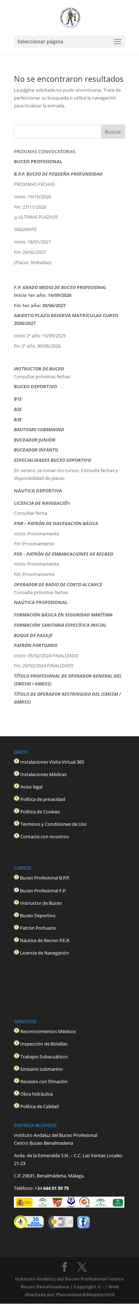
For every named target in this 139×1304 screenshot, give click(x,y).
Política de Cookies (40, 811)
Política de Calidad (39, 1106)
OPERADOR (26, 584)
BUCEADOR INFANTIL (37, 450)
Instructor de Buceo (41, 903)
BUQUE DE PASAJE (33, 635)
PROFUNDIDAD (87, 174)
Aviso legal (30, 787)
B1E (18, 399)
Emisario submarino (41, 1069)
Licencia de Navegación (44, 953)
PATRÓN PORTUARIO (35, 645)
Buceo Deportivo (38, 915)
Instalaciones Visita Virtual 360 (52, 762)
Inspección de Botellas (43, 1044)
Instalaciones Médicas (43, 774)
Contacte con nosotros (44, 836)
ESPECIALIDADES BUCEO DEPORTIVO (52, 460)
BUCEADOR (25, 440)
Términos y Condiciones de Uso (53, 824)
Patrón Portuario (38, 928)
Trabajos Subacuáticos (44, 1056)
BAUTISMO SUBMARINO (39, 429)
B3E (18, 419)
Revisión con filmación (44, 1081)
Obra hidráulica (36, 1094)
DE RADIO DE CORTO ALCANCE (70, 584)
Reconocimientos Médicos (48, 1031)
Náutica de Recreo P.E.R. (45, 940)
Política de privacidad (42, 799)
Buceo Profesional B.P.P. (45, 878)
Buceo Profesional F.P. (43, 890)
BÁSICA (90, 523)
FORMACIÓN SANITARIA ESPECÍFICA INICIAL (60, 625)
